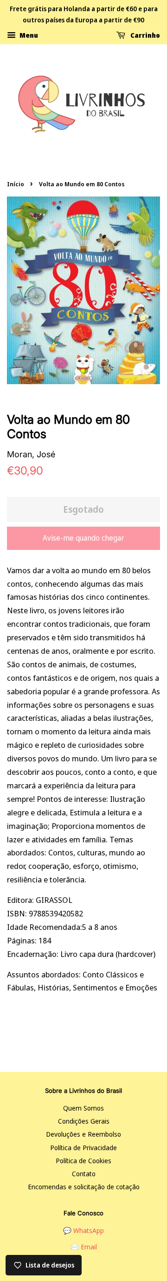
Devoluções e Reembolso (83, 1134)
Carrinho (144, 34)
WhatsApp (88, 1230)
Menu (28, 34)
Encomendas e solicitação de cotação (84, 1186)
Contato (84, 1173)
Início (15, 184)
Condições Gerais (83, 1121)
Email (89, 1246)
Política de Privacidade (83, 1147)
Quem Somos (83, 1108)
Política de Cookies (83, 1160)
